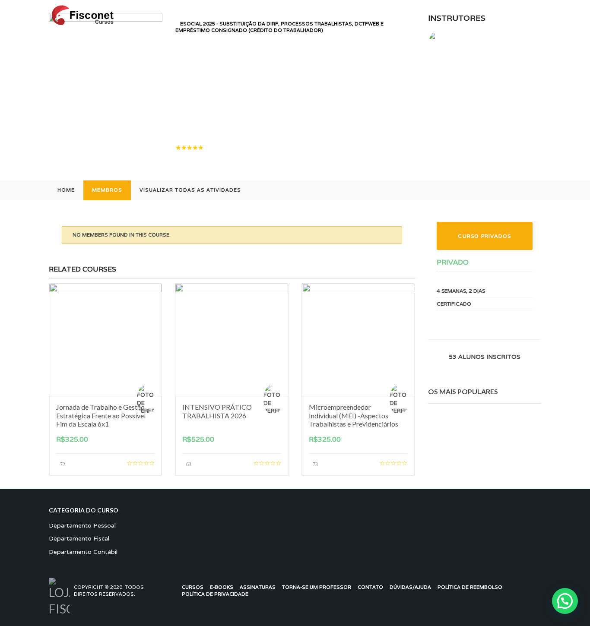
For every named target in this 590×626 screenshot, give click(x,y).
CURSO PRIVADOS (484, 236)
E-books (221, 587)
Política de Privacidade (215, 594)
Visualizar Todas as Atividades (190, 190)
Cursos (192, 587)
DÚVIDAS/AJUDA (410, 587)
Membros (107, 190)
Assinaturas (258, 587)
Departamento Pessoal (82, 525)
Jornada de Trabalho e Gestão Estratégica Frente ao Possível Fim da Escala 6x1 (101, 415)
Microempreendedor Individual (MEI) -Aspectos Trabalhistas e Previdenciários (353, 415)
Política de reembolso (470, 587)
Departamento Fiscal (79, 538)
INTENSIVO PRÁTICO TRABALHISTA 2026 (217, 411)
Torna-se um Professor (316, 587)
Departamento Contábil (83, 552)
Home (66, 190)
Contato (370, 587)
